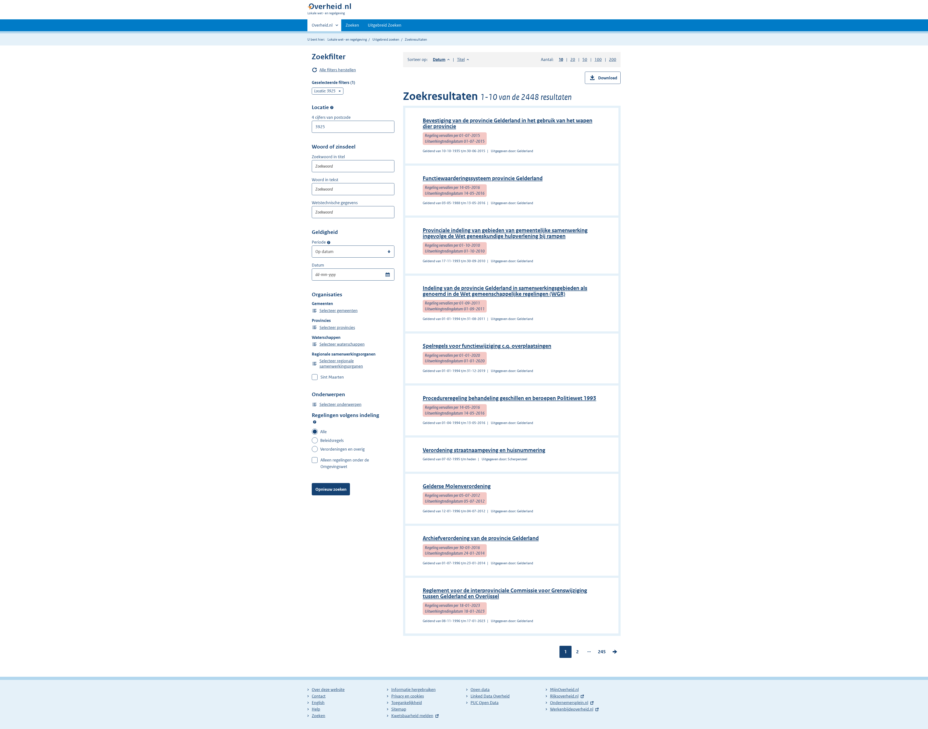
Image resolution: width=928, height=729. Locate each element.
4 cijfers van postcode (331, 117)
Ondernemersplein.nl (569, 702)
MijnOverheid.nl (564, 689)
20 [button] (572, 59)
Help (316, 709)
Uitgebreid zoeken (385, 39)
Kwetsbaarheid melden (412, 715)
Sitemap (398, 709)
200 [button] (612, 59)
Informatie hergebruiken (413, 689)
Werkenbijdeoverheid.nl (571, 709)
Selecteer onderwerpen (340, 404)
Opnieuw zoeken (331, 489)
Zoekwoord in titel (328, 157)
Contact (319, 696)
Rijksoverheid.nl (564, 696)
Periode (319, 242)
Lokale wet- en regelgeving (347, 39)
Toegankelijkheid (406, 702)
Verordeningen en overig (342, 449)
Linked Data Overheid (490, 696)
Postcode (332, 107)
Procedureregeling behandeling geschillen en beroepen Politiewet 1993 (509, 398)
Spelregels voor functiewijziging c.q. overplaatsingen (487, 346)
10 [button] (561, 59)
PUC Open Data (485, 702)
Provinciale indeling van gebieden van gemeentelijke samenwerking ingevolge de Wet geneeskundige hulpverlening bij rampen (505, 233)
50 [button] (584, 59)
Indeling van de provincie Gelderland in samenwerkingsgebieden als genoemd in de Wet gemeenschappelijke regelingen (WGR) (505, 291)
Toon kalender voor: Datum (387, 274)
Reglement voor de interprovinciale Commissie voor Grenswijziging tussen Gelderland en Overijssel (505, 593)
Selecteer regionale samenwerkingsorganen (341, 363)
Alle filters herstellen (337, 70)
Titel (463, 59)
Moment (328, 242)
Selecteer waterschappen (342, 344)
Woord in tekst (325, 180)
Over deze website (328, 689)
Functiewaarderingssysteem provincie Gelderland (483, 178)
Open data (480, 689)
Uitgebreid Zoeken (384, 25)
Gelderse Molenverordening (457, 486)
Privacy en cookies (407, 696)
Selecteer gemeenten (338, 310)
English (318, 702)
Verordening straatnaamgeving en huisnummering (484, 450)
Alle (323, 431)
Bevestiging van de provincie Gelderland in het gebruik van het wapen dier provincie (507, 123)
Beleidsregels (332, 440)
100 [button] (598, 59)
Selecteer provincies (337, 327)
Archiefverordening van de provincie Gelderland (481, 538)
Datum (318, 265)
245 (602, 653)
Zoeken (352, 25)
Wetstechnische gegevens (335, 203)
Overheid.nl (322, 26)
